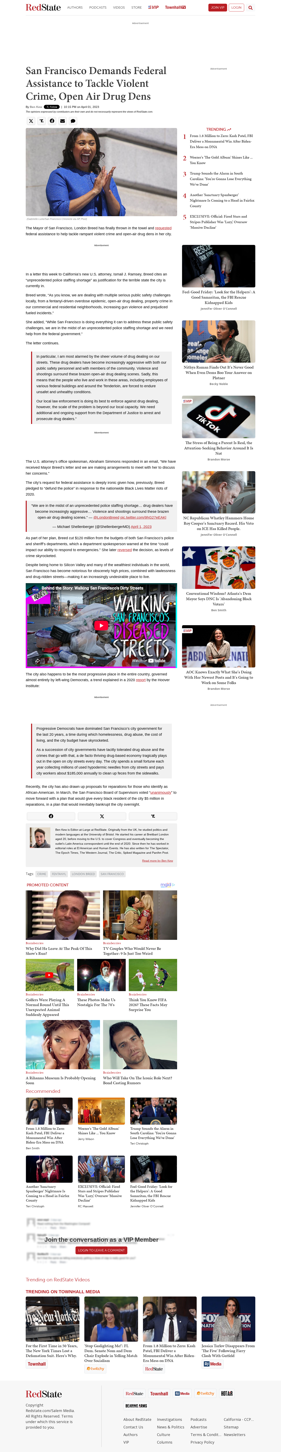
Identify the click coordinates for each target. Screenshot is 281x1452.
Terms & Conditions (206, 1434)
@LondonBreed (106, 517)
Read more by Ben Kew (157, 860)
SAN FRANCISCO (112, 874)
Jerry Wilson (86, 1139)
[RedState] (43, 7)
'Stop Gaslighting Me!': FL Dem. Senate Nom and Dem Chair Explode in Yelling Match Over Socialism (110, 1353)
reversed (124, 550)
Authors (75, 7)
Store (136, 7)
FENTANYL (59, 874)
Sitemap (231, 1427)
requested (163, 228)
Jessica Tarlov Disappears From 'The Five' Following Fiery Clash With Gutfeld (228, 1350)
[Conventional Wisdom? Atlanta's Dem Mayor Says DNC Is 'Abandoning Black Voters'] (218, 567)
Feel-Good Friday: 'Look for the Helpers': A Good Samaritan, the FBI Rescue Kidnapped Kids (151, 1193)
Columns (164, 1442)
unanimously (160, 793)
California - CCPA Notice (239, 1419)
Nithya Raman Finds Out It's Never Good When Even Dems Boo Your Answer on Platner (219, 372)
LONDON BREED (83, 874)
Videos (119, 7)
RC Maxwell (85, 1206)
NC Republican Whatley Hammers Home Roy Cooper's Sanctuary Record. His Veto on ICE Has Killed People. (218, 523)
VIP (126, 1442)
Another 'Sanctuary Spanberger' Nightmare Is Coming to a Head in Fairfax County (47, 1193)
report (141, 680)
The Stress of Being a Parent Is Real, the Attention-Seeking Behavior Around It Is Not (218, 448)
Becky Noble (219, 384)
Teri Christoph (139, 1143)
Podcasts (98, 7)
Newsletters (234, 1434)
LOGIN (236, 7)
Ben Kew (36, 107)
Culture (163, 1434)
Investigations (169, 1419)
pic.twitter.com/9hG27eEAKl (143, 517)
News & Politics (170, 1427)
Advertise (198, 1427)
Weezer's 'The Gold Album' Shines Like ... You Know (98, 1131)
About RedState (137, 1419)
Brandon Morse (219, 459)
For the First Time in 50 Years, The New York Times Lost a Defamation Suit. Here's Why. (52, 1350)
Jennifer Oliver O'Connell (146, 1206)
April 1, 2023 (141, 527)
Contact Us (133, 1427)
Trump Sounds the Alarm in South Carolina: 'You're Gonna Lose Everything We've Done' (153, 1133)
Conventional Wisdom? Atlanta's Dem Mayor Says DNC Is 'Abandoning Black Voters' (219, 599)
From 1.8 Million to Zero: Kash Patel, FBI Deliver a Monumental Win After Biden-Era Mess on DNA (45, 1135)
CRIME (41, 874)
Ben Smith (32, 1148)
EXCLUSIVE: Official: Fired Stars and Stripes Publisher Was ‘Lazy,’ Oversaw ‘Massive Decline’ (100, 1193)
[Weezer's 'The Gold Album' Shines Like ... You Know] (101, 1111)
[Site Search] (250, 7)
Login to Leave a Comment (101, 1250)
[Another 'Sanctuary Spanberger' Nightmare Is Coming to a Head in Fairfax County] (49, 1169)
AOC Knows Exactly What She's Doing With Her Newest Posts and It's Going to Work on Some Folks (218, 677)
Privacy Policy (202, 1442)
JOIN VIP (217, 7)
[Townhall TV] (175, 7)
